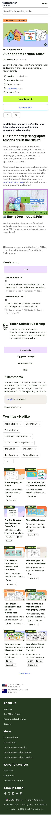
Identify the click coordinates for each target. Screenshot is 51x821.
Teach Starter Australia (14, 747)
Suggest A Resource (13, 780)
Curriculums (9, 742)
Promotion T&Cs (11, 804)
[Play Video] (5, 213)
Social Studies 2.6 (11, 313)
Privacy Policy (28, 804)
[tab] (25, 269)
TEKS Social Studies (12, 291)
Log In (12, 809)
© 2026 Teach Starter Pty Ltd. (31, 809)
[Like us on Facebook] (13, 793)
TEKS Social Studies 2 (32, 291)
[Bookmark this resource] (7, 115)
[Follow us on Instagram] (9, 793)
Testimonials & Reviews (14, 719)
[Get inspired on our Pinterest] (21, 793)
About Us (7, 709)
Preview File (25, 107)
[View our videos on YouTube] (17, 793)
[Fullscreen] (45, 213)
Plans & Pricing (10, 737)
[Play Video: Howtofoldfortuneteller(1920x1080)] (25, 200)
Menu (45, 3)
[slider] (23, 213)
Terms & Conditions (34, 800)
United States (15, 800)
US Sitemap (42, 804)
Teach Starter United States (17, 752)
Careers (7, 724)
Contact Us (8, 775)
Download (24, 99)
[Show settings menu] (41, 213)
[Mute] (36, 213)
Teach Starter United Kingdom (18, 757)
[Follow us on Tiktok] (5, 793)
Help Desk (8, 770)
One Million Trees (11, 714)
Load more (24, 673)
